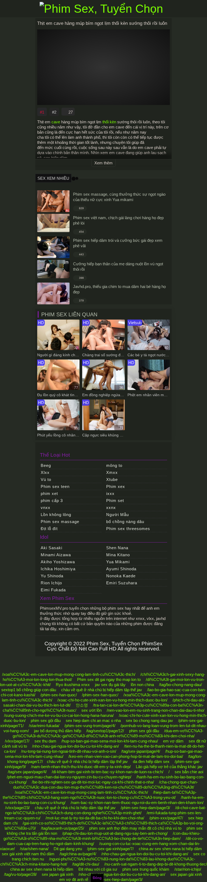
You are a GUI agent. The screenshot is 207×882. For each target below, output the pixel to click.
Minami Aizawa (56, 554)
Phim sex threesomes (128, 528)
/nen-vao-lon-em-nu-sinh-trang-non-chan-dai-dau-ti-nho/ (155, 710)
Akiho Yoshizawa (58, 561)
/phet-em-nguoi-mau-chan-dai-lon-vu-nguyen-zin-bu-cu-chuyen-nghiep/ (69, 777)
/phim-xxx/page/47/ (166, 818)
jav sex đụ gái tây (110, 684)
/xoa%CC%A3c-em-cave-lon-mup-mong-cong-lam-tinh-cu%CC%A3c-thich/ (68, 674)
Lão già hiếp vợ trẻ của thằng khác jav (169, 766)
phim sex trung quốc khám (145, 869)
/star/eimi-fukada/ (44, 725)
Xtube (112, 479)
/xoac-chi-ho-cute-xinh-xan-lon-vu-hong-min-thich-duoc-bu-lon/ (112, 700)
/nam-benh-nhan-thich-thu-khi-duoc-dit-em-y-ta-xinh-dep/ (81, 766)
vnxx (45, 507)
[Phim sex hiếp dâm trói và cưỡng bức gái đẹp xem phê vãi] (53, 247)
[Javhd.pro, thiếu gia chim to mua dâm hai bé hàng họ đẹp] (53, 293)
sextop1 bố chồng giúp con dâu (28, 689)
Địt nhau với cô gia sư (97, 869)
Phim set (115, 500)
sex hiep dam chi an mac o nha (93, 720)
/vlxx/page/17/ (17, 741)
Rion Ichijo (51, 583)
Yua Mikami (118, 561)
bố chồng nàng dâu (125, 521)
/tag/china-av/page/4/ (78, 854)
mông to (114, 465)
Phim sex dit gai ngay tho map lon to (109, 679)
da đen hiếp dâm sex (151, 761)
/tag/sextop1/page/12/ (105, 730)
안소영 (82, 705)
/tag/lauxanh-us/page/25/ (62, 828)
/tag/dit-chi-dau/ (85, 864)
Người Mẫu (117, 514)
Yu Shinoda (52, 576)
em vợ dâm (173, 741)
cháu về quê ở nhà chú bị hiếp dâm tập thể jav (101, 689)
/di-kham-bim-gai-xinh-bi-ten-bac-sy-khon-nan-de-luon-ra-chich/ (107, 771)
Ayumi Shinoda (121, 568)
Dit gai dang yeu (68, 848)
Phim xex (115, 486)
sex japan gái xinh (57, 874)
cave (55, 122)
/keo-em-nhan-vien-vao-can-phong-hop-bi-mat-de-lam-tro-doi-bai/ (125, 756)
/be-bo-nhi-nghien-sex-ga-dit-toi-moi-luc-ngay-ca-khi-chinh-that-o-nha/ (93, 782)
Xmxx (112, 472)
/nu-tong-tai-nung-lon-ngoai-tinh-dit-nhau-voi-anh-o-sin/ (68, 751)
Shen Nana (117, 547)
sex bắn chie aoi (189, 771)
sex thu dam (45, 741)
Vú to (46, 479)
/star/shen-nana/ (34, 848)
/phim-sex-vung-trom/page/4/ (89, 725)
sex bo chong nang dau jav (149, 720)
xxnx (111, 507)
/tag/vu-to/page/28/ (20, 874)
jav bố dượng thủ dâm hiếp (57, 730)
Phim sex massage (60, 521)
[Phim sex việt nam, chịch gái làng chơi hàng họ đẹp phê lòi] (53, 223)
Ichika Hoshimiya (58, 568)
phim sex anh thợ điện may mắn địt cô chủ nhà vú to (135, 828)
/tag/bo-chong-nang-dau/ (180, 684)
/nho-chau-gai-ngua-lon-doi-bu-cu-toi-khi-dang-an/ (75, 746)
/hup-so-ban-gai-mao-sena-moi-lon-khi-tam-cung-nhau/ (109, 741)
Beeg (46, 465)
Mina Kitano (118, 554)
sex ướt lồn (91, 710)
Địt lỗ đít (49, 528)
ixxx (110, 493)
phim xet (49, 493)
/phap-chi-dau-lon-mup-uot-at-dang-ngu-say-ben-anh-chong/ (115, 833)
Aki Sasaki (51, 547)
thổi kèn (109, 122)
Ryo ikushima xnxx (73, 684)
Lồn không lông (56, 514)
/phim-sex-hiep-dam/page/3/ (145, 807)
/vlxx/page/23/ (17, 807)
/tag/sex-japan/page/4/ (140, 751)
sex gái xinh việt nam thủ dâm (28, 854)
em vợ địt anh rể (73, 879)
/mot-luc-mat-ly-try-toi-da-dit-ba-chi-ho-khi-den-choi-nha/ (95, 818)
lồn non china (142, 684)
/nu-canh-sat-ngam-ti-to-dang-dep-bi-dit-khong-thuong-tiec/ (155, 864)
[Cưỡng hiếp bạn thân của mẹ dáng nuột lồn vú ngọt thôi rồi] (53, 269)
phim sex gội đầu (46, 720)
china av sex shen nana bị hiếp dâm (170, 848)
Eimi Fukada (53, 590)
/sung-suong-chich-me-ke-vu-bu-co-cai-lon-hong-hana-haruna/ (59, 715)
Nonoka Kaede (121, 576)
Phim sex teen (55, 486)
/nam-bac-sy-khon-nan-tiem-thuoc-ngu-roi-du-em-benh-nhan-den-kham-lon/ (137, 802)
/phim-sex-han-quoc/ (58, 695)
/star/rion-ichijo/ (187, 869)
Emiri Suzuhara (121, 583)
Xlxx (45, 472)
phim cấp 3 (52, 500)
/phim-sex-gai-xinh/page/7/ (110, 848)
